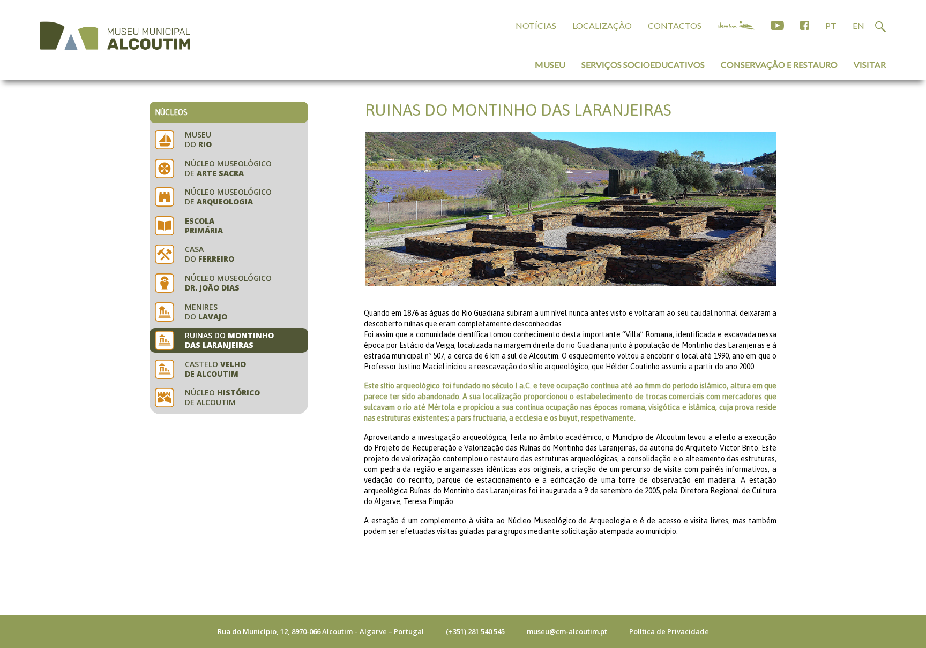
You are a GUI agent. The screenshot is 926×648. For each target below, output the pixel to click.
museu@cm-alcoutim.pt (567, 631)
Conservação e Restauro (779, 64)
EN (858, 25)
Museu (550, 64)
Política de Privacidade (669, 631)
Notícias (536, 25)
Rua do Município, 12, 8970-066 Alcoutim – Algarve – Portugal (321, 631)
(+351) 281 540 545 (475, 631)
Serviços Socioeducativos (643, 64)
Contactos (674, 25)
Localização (602, 25)
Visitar (870, 64)
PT (831, 25)
